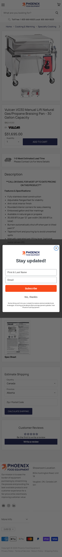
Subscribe (31, 288)
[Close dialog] (56, 248)
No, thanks (31, 297)
